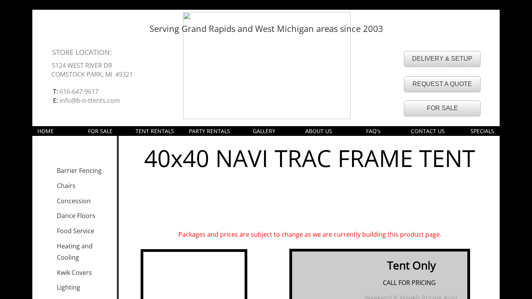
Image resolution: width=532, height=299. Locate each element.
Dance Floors (76, 215)
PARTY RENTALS (209, 131)
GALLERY (264, 131)
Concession (74, 201)
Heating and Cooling (75, 252)
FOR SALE (100, 131)
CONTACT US (428, 131)
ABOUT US (318, 131)
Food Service (75, 231)
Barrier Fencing (79, 170)
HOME (45, 131)
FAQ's (373, 131)
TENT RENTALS (155, 131)
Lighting (68, 287)
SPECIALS (482, 131)
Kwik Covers (74, 272)
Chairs (66, 185)
